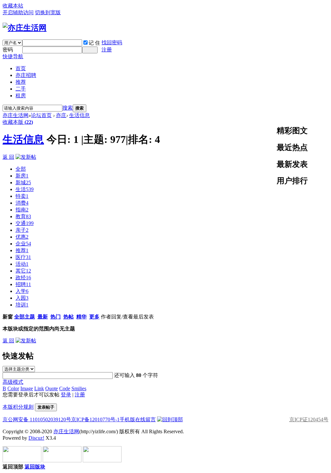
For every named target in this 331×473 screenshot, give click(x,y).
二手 (21, 88)
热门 (55, 316)
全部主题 (24, 316)
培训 (22, 304)
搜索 (67, 108)
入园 (22, 298)
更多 (94, 316)
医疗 (23, 257)
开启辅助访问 (18, 12)
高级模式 (13, 382)
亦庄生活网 (15, 115)
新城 (23, 182)
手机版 (127, 419)
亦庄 (61, 115)
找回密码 (111, 42)
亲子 (22, 230)
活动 (22, 264)
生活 (25, 189)
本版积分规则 (18, 407)
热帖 (68, 316)
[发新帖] (26, 157)
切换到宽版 (48, 12)
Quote (51, 388)
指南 (22, 209)
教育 (23, 216)
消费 (22, 203)
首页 (21, 68)
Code (64, 388)
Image (26, 388)
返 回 (8, 157)
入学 (22, 291)
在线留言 (145, 419)
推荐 (21, 82)
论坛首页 (41, 115)
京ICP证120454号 (308, 419)
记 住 (94, 43)
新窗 (8, 316)
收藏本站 (13, 5)
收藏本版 (18, 122)
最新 (42, 316)
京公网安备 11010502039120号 (37, 419)
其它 (23, 271)
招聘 (23, 284)
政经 (23, 277)
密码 (8, 49)
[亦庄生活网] (25, 28)
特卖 (22, 196)
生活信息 (79, 115)
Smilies (78, 388)
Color (13, 388)
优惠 (22, 237)
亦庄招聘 (26, 75)
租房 (21, 95)
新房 (22, 175)
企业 (23, 243)
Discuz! (36, 438)
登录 (66, 394)
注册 (106, 49)
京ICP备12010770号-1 (95, 419)
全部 (21, 169)
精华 (81, 316)
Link (39, 388)
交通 (25, 223)
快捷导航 (13, 56)
